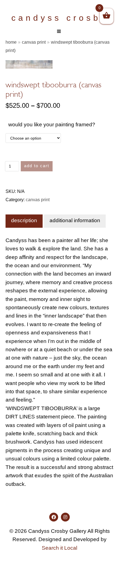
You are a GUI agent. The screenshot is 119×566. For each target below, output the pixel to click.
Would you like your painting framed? (51, 124)
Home (11, 42)
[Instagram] (65, 517)
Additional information (75, 220)
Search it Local (59, 548)
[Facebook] (53, 517)
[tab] (24, 221)
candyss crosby (59, 17)
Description (24, 220)
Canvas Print (34, 42)
